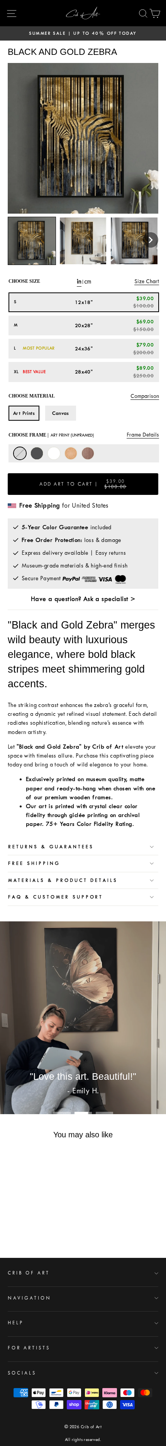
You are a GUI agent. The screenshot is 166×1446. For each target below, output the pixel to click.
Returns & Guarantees (51, 847)
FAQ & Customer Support (55, 897)
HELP (16, 1322)
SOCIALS (22, 1373)
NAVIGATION (29, 1298)
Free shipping (34, 863)
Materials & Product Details (63, 880)
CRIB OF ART (29, 1273)
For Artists (29, 1348)
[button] (150, 240)
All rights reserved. (83, 1439)
